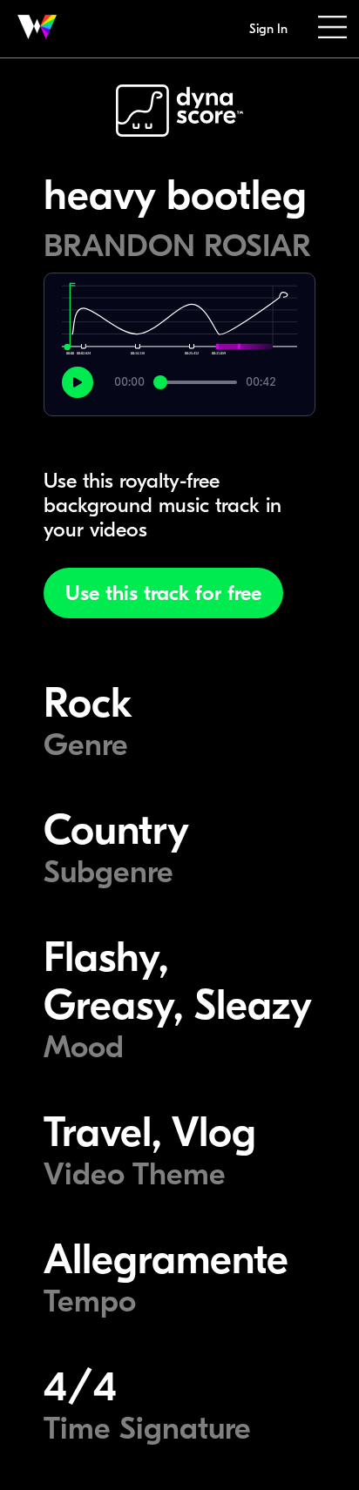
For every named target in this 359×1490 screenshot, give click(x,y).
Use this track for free (163, 593)
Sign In (268, 29)
